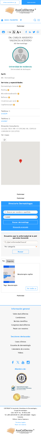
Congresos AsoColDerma (20, 325)
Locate (4, 140)
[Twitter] (34, 32)
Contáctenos (20, 317)
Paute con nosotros (20, 329)
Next (36, 276)
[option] (20, 276)
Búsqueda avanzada (20, 227)
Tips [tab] (3, 261)
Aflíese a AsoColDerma (8, 2)
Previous (4, 276)
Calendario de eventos (20, 349)
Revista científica (20, 321)
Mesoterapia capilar (25, 274)
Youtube (23, 362)
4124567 (4, 121)
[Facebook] (26, 32)
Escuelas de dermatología (20, 345)
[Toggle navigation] (38, 20)
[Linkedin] (30, 32)
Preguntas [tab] (10, 261)
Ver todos (30, 288)
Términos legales (20, 422)
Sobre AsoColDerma (20, 314)
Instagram (28, 362)
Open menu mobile (20, 20)
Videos (20, 353)
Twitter (18, 362)
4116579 (4, 114)
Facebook (13, 362)
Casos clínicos (20, 342)
